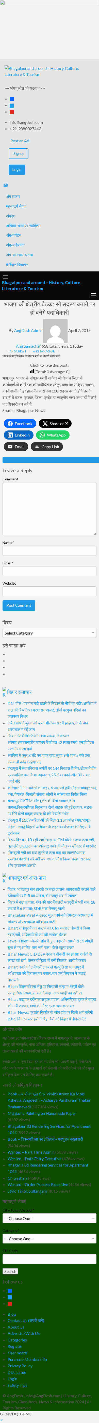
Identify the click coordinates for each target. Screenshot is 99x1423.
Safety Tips (17, 1385)
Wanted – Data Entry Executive (34, 1158)
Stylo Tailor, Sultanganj (27, 1191)
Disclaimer (17, 1372)
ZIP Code (10, 1251)
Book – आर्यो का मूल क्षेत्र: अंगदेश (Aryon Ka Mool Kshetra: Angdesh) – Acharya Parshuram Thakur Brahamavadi (49, 1100)
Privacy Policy (20, 1365)
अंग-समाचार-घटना (19, 254)
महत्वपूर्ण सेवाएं (16, 206)
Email (8, 563)
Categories (17, 1339)
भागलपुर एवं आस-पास (26, 878)
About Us (16, 1327)
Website (9, 583)
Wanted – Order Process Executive (38, 1184)
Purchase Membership (27, 1359)
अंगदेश (10, 215)
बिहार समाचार (19, 692)
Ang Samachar (28, 346)
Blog (12, 1314)
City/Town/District (18, 1210)
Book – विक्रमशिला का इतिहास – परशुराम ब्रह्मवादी (45, 1139)
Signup (18, 153)
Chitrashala (17, 1178)
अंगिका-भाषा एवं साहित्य (23, 225)
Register (15, 1346)
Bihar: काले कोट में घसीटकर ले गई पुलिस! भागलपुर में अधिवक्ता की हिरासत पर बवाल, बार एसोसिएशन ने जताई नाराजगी (47, 973)
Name (8, 542)
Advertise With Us (24, 1333)
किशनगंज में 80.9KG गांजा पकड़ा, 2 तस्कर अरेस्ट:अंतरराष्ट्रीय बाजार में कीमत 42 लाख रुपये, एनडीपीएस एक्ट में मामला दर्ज (51, 742)
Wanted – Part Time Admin (31, 1152)
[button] (1, 1419)
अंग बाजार (13, 196)
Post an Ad (19, 140)
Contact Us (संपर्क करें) (26, 1320)
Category (11, 1230)
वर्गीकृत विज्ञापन (17, 264)
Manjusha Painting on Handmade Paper (42, 1113)
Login (16, 169)
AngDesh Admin (28, 330)
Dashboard (17, 1352)
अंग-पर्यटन (13, 235)
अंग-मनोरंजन (15, 245)
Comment (10, 479)
